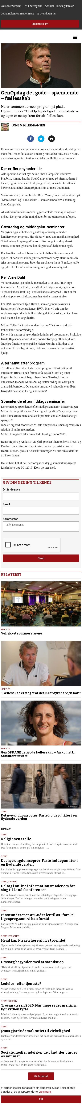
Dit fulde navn (11, 489)
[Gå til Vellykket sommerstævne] (41, 603)
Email (6, 504)
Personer (13, 936)
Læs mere (45, 1091)
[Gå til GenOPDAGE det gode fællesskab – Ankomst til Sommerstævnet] (41, 723)
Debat (4, 811)
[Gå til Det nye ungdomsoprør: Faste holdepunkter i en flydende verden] (41, 786)
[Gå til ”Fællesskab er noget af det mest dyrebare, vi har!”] (41, 663)
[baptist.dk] (20, 37)
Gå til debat (41, 1076)
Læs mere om (40, 23)
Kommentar (10, 518)
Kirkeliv (5, 629)
